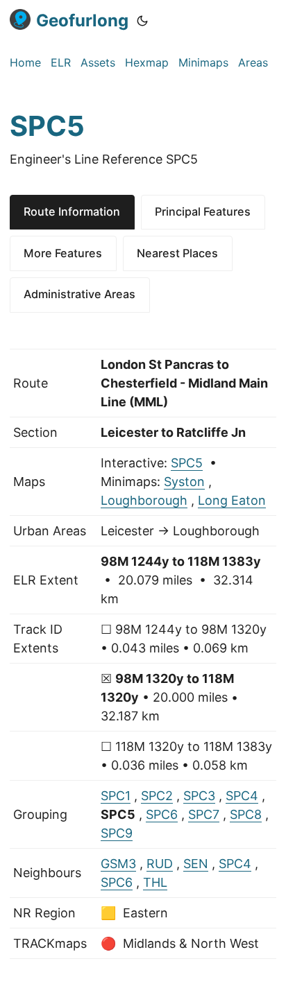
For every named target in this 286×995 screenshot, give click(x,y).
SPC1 (116, 795)
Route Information (72, 211)
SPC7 (203, 814)
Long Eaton (232, 500)
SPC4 (242, 795)
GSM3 (118, 863)
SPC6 (162, 814)
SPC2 (157, 795)
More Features (63, 253)
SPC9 (117, 833)
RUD (159, 863)
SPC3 (199, 795)
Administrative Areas (79, 294)
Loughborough (144, 500)
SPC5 (187, 463)
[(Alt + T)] (142, 21)
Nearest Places (177, 253)
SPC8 (246, 814)
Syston (184, 481)
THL (155, 882)
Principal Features (203, 211)
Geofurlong (82, 20)
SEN (195, 863)
